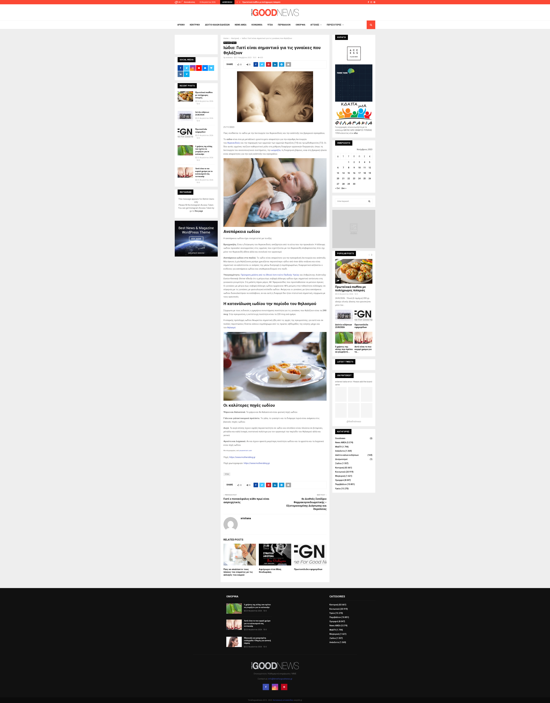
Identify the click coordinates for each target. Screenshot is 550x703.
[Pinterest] (284, 687)
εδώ (356, 133)
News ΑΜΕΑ (240, 25)
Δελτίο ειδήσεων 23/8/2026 (202, 113)
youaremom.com (245, 450)
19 (370, 173)
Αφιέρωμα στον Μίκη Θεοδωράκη (270, 570)
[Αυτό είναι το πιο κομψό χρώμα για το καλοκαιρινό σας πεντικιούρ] (185, 172)
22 (348, 178)
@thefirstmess (354, 421)
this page (199, 211)
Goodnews (340, 438)
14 (343, 173)
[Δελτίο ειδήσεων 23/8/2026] (185, 116)
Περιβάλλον (284, 25)
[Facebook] (266, 687)
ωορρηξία (275, 150)
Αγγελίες (314, 25)
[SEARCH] (369, 201)
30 (354, 184)
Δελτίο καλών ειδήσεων (217, 25)
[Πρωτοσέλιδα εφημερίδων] (185, 133)
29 (348, 184)
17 (359, 173)
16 (354, 173)
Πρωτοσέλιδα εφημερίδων (308, 569)
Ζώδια (338, 463)
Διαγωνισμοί (341, 459)
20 (338, 178)
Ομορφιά (300, 25)
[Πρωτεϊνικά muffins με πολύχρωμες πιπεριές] (185, 96)
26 (370, 178)
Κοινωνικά (257, 25)
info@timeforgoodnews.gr (280, 679)
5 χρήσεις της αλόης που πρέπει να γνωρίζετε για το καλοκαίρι (203, 150)
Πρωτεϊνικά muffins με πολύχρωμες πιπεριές (261, 2)
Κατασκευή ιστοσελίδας (283, 700)
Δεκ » (343, 188)
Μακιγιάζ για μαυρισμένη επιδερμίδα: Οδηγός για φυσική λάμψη (257, 640)
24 (359, 178)
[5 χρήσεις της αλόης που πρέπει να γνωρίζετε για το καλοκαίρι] (185, 150)
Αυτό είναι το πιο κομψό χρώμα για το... (363, 349)
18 (364, 173)
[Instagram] (275, 687)
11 (364, 167)
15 (348, 173)
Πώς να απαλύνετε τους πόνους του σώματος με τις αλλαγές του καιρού (238, 572)
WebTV (338, 447)
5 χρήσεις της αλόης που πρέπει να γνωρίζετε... (344, 349)
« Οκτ (337, 188)
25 (364, 178)
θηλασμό (231, 327)
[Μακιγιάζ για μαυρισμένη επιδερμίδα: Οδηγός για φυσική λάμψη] (234, 642)
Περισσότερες (334, 25)
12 (370, 167)
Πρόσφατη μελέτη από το (270, 275)
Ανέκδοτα (340, 451)
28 (343, 184)
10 (359, 167)
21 (343, 178)
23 (354, 178)
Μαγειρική (340, 476)
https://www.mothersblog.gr (242, 457)
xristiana (229, 58)
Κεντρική (195, 25)
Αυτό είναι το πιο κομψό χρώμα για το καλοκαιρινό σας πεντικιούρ (204, 172)
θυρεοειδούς (233, 143)
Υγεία (270, 25)
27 (338, 184)
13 (338, 173)
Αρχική (181, 25)
